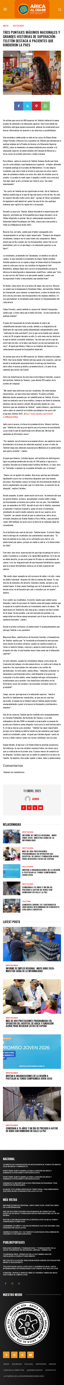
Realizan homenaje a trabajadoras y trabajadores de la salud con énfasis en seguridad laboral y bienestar (29, 1249)
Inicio (6, 25)
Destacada (18, 25)
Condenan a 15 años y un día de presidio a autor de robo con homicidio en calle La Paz (37, 890)
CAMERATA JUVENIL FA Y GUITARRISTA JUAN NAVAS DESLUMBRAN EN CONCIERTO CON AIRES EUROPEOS (40, 907)
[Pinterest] (36, 106)
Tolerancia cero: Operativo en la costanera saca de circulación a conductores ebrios (27, 1255)
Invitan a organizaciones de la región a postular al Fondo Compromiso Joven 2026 (41, 872)
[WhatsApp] (45, 106)
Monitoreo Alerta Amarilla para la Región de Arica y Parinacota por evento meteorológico (27, 1172)
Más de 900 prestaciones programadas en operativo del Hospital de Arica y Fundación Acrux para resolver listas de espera (40, 855)
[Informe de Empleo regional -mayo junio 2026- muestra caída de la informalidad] (11, 836)
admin (35, 799)
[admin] (28, 799)
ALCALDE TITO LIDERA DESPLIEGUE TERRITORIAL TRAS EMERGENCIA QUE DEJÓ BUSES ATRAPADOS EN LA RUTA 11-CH (30, 1190)
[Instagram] (29, 807)
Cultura (26, 901)
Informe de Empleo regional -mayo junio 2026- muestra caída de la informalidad (39, 838)
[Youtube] (40, 807)
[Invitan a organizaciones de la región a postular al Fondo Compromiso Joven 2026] (11, 871)
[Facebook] (18, 106)
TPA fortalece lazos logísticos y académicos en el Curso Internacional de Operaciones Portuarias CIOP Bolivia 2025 (30, 1268)
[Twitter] (27, 106)
